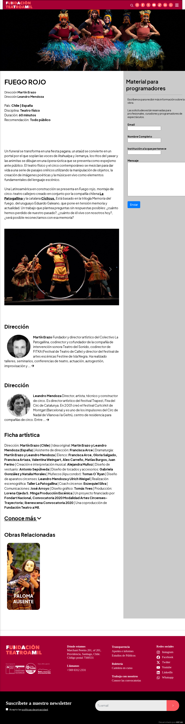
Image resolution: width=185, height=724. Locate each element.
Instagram (167, 652)
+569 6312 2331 (76, 670)
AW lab (179, 722)
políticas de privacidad (35, 709)
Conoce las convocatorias (126, 680)
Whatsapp (167, 677)
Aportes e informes (123, 651)
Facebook (167, 657)
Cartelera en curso (122, 668)
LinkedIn (167, 672)
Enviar (134, 204)
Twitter (165, 662)
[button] (12, 269)
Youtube (166, 667)
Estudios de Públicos (123, 655)
